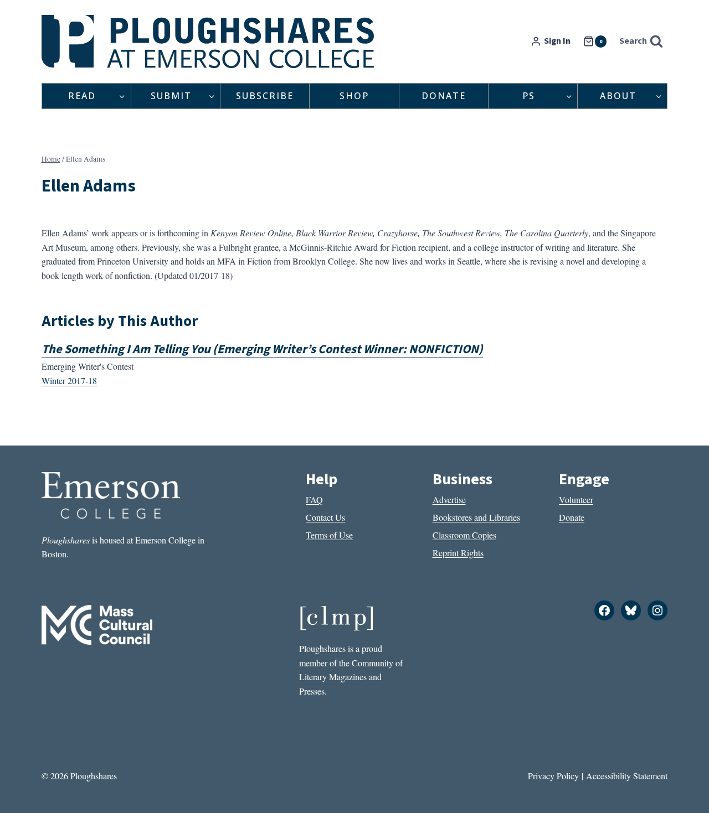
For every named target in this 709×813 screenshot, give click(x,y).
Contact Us (325, 517)
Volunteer (576, 499)
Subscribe (265, 96)
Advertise (449, 499)
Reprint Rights (458, 552)
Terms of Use (329, 535)
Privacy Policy (553, 775)
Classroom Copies (464, 535)
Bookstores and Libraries (476, 517)
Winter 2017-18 (69, 380)
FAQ (314, 499)
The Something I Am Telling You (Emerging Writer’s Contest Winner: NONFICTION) (262, 349)
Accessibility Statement (626, 775)
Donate (444, 96)
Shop (354, 96)
